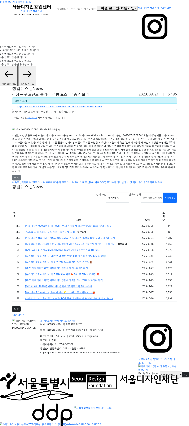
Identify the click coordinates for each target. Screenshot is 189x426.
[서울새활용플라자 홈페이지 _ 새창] (93, 407)
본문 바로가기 (7, 1)
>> (22, 314)
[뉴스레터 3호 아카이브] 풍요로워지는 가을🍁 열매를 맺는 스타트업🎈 (62, 274)
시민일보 (32, 117)
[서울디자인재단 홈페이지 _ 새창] (124, 380)
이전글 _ (121, 182)
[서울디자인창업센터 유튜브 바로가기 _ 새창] (157, 367)
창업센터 (62, 8)
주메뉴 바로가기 (23, 1)
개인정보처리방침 (49, 320)
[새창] (50, 424)
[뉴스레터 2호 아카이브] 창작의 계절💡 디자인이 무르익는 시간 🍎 (60, 292)
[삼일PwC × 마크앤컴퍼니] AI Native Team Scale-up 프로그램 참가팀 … (62, 250)
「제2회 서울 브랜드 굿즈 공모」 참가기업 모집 (50, 231)
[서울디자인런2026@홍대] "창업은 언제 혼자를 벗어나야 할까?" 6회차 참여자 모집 (68, 225)
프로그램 (75, 8)
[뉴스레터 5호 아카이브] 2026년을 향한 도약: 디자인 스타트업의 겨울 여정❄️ (65, 256)
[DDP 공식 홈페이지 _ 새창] (36, 407)
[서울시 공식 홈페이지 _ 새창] (34, 380)
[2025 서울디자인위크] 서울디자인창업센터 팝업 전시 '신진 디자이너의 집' (64, 280)
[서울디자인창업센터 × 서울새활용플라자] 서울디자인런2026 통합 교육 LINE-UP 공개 (70, 237)
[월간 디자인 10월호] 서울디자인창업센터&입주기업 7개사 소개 (58, 286)
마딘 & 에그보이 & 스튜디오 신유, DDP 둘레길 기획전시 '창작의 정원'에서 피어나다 (69, 298)
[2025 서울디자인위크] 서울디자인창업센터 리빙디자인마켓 (56, 268)
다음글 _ (45, 182)
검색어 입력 (135, 194)
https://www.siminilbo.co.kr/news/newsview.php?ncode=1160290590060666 (59, 106)
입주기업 (89, 8)
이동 (185, 374)
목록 (16, 177)
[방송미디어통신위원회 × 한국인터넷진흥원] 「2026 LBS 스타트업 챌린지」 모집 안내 (70, 244)
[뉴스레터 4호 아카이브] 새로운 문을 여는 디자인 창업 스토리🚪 (58, 262)
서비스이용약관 (68, 320)
